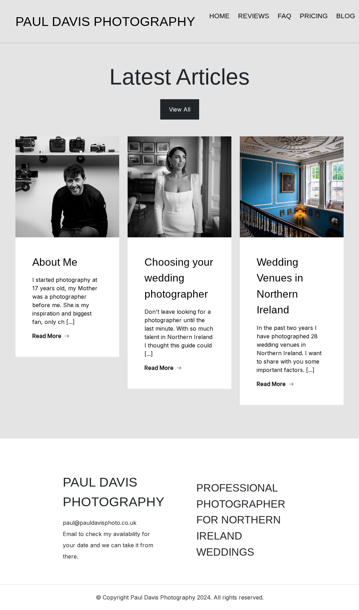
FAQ (284, 16)
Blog (345, 16)
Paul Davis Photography (105, 21)
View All (179, 109)
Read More (47, 335)
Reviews (253, 16)
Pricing (314, 16)
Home (219, 16)
